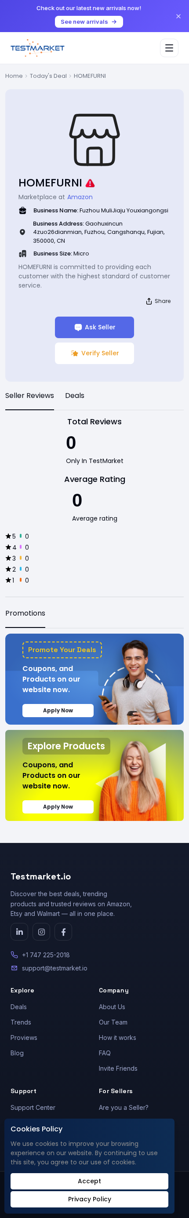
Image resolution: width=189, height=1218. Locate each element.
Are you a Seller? (124, 1107)
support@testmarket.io (54, 968)
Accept (89, 1181)
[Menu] (169, 48)
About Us (112, 1006)
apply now (58, 710)
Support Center (33, 1107)
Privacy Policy (89, 1199)
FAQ (105, 1053)
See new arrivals (84, 21)
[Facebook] (63, 932)
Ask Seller (100, 327)
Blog (17, 1053)
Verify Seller (100, 353)
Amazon (80, 197)
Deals (19, 1006)
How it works (117, 1037)
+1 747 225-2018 (46, 955)
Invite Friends (118, 1068)
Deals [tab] (74, 395)
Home (14, 76)
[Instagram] (41, 932)
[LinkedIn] (19, 932)
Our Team (113, 1022)
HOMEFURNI (90, 76)
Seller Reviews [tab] (29, 395)
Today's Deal (48, 76)
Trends (21, 1022)
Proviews (24, 1037)
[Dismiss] (178, 16)
